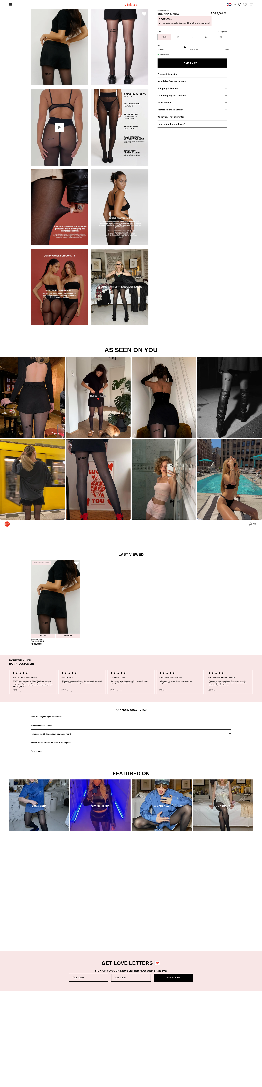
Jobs (115, 1047)
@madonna (39, 806)
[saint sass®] (131, 4)
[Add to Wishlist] (144, 14)
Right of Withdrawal (205, 1052)
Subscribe (173, 977)
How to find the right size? (171, 124)
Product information (168, 74)
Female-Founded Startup (170, 109)
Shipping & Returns (168, 88)
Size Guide (36, 1052)
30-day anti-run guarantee (171, 117)
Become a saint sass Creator (127, 1052)
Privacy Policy (203, 1043)
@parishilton (100, 806)
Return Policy (37, 1043)
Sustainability (119, 1043)
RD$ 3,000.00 (36, 644)
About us (117, 1038)
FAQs (34, 1057)
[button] (240, 4)
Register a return (39, 1047)
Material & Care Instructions (172, 81)
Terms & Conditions (205, 1038)
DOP (233, 4)
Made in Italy (164, 102)
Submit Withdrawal (205, 1057)
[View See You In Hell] (59, 127)
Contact (35, 1062)
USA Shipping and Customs (172, 95)
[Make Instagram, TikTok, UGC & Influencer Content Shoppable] (253, 524)
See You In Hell (37, 641)
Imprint (199, 1047)
